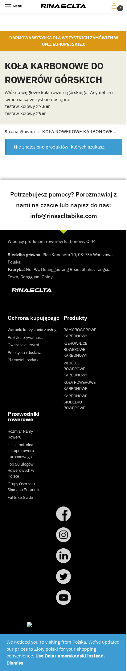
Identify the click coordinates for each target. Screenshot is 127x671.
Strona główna (20, 131)
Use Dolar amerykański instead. (70, 656)
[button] (115, 6)
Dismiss (14, 663)
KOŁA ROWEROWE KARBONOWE (77, 131)
